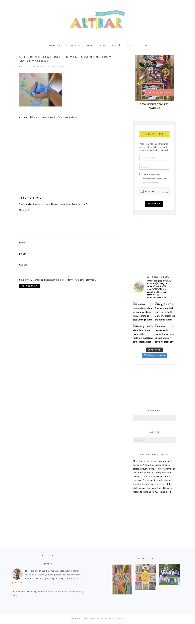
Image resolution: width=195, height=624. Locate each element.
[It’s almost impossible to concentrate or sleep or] (165, 334)
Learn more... (17, 582)
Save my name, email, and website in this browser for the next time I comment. (57, 279)
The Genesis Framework (112, 619)
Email (22, 253)
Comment (25, 210)
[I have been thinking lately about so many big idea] (143, 312)
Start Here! (154, 108)
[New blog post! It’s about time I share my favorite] (143, 334)
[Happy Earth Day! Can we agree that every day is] (165, 312)
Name (23, 242)
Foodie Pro (94, 619)
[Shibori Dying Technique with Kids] (169, 583)
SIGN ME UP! (154, 203)
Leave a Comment (58, 67)
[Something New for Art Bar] (122, 594)
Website (23, 265)
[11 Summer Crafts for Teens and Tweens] (145, 589)
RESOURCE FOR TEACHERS (154, 104)
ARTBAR (97, 19)
